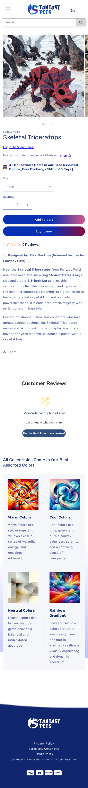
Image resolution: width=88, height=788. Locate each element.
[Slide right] (53, 124)
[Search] (81, 22)
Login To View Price (18, 147)
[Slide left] (34, 124)
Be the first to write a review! (44, 433)
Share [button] (12, 352)
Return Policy (44, 754)
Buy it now (44, 231)
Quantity (8, 196)
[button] (8, 9)
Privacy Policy (44, 743)
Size (6, 178)
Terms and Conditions (44, 748)
